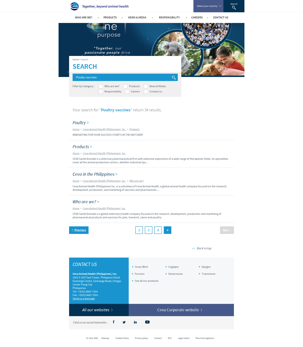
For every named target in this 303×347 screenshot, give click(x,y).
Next (226, 230)
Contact (158, 338)
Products (134, 86)
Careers (135, 91)
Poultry (81, 123)
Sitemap (105, 338)
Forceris (139, 274)
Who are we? (112, 86)
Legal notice (183, 338)
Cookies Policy (122, 338)
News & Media (157, 86)
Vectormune (175, 274)
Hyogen (206, 267)
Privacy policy (141, 338)
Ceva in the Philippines (95, 174)
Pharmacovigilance (205, 338)
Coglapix (173, 267)
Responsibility (113, 91)
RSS (170, 338)
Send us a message (84, 298)
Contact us (156, 91)
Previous (80, 230)
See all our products (147, 281)
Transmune (208, 274)
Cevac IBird (141, 267)
